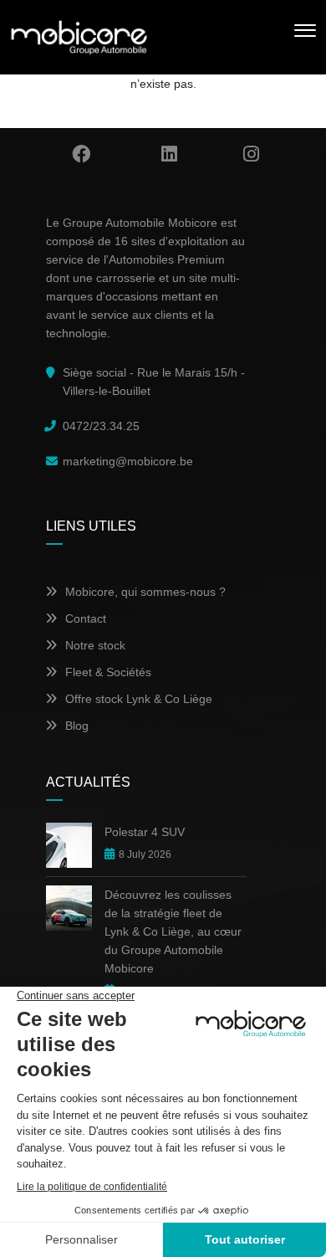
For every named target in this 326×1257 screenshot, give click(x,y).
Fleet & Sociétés (108, 672)
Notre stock (95, 645)
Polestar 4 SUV (144, 832)
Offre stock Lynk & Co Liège (138, 698)
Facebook (81, 154)
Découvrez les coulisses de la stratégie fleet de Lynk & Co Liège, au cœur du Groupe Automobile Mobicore (173, 931)
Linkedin (170, 154)
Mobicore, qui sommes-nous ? (145, 591)
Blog (77, 725)
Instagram (252, 154)
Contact (85, 618)
